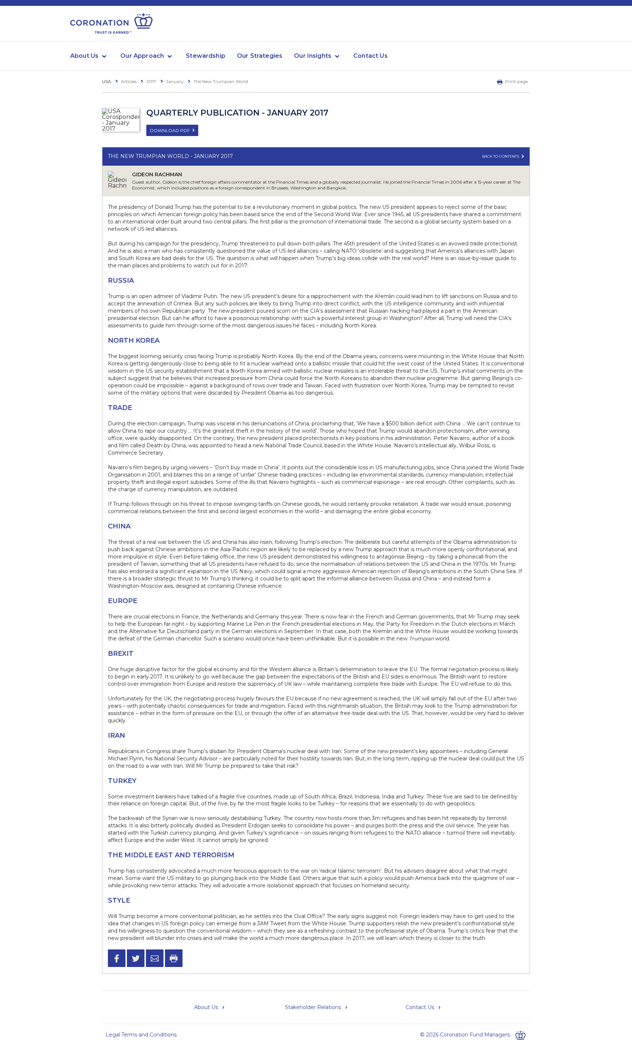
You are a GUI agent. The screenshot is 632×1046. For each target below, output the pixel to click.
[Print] (174, 958)
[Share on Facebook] (116, 958)
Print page (516, 81)
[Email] (154, 958)
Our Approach (142, 55)
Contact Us (370, 55)
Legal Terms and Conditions (141, 1034)
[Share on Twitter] (135, 958)
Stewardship (205, 55)
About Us (84, 55)
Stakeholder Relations (313, 1007)
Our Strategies (259, 55)
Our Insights (312, 55)
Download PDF (170, 130)
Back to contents (501, 156)
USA (106, 81)
